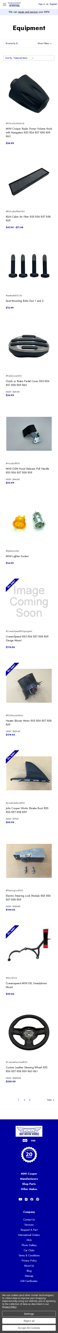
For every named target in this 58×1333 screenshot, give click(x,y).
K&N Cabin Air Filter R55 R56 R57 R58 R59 (28, 218)
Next (49, 1099)
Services (29, 1225)
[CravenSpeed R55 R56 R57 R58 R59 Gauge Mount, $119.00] (29, 601)
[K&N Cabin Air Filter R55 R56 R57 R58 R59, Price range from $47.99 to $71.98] (29, 181)
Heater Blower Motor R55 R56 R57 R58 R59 (29, 722)
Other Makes (29, 1189)
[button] (29, 43)
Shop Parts (29, 1184)
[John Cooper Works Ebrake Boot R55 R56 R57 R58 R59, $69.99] (29, 773)
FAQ (29, 1240)
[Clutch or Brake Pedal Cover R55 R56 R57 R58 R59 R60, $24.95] (29, 346)
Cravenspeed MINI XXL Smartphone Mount (26, 985)
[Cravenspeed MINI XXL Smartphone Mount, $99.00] (29, 948)
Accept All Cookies (29, 1328)
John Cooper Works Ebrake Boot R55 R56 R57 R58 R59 (27, 810)
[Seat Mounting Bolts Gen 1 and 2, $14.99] (29, 265)
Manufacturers (29, 1179)
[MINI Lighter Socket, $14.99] (29, 521)
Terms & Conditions (29, 1255)
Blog (29, 1271)
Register (53, 4)
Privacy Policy (29, 1260)
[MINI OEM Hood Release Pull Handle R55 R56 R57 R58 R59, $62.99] (29, 433)
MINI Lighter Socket (17, 556)
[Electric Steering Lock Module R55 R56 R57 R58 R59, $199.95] (29, 860)
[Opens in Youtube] (20, 1199)
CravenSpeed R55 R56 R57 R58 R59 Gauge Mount (27, 638)
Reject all (29, 1321)
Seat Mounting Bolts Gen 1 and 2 (25, 301)
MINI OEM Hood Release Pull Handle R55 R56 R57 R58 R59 (27, 470)
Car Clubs (29, 1250)
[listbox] (24, 58)
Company (29, 1212)
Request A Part (29, 1230)
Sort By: (9, 58)
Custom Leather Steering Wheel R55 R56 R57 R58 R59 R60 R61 (26, 1069)
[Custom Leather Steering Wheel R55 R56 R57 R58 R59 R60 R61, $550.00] (29, 1032)
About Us (29, 1266)
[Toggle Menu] (4, 4)
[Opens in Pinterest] (37, 1199)
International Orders (29, 1235)
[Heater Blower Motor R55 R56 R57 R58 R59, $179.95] (29, 685)
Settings (29, 1314)
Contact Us (29, 1219)
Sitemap (29, 1276)
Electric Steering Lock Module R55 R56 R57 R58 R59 (28, 897)
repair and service (28, 12)
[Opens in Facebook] (32, 1199)
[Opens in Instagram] (26, 1199)
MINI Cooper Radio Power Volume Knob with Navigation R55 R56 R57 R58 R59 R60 (29, 132)
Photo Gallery (29, 1245)
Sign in (42, 4)
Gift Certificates (29, 1281)
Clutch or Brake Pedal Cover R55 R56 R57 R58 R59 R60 (27, 383)
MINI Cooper (29, 1174)
